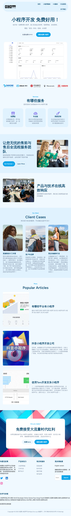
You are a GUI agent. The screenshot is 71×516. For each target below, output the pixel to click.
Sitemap (60, 511)
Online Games (28, 498)
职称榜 (47, 498)
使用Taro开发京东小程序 (45, 382)
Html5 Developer (18, 498)
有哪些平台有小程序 (43, 306)
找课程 (56, 498)
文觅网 (51, 498)
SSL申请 (29, 500)
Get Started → (9, 164)
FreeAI (42, 498)
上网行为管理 (36, 500)
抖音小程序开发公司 (43, 343)
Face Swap (36, 498)
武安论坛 (7, 500)
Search (66, 477)
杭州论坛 (23, 500)
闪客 (11, 498)
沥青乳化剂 (44, 500)
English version (59, 466)
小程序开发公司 (5, 498)
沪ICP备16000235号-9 (51, 511)
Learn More (21, 164)
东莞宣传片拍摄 (15, 500)
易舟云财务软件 (63, 498)
